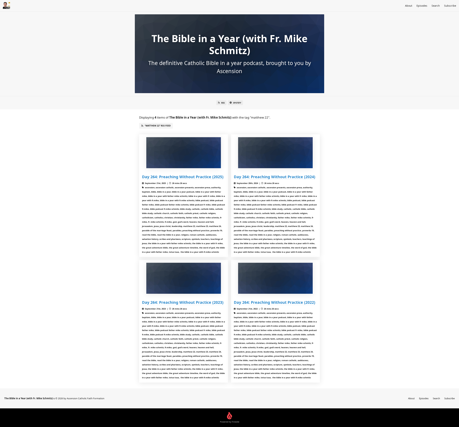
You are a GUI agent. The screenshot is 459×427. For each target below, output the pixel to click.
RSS (223, 102)
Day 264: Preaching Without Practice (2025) (182, 176)
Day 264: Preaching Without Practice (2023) (182, 302)
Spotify (237, 102)
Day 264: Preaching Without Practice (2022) (274, 302)
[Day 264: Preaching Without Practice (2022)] (275, 278)
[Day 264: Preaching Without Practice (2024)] (275, 152)
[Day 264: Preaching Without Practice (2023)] (183, 278)
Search (436, 5)
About (408, 5)
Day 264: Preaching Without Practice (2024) (274, 176)
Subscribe (450, 5)
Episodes (422, 5)
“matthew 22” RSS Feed (158, 125)
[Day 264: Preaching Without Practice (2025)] (183, 152)
